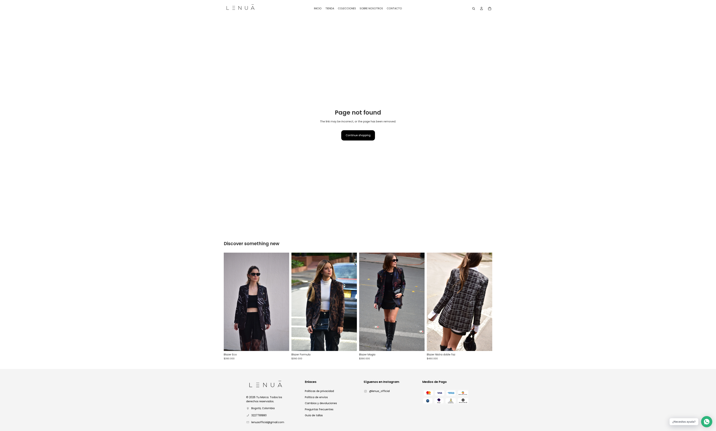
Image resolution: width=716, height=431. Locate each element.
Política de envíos (316, 397)
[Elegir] (283, 345)
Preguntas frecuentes (319, 409)
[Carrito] (490, 8)
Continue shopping (358, 135)
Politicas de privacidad (319, 391)
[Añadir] (486, 345)
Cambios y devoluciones (321, 403)
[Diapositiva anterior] (229, 302)
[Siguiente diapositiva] (283, 302)
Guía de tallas (314, 415)
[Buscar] (474, 8)
